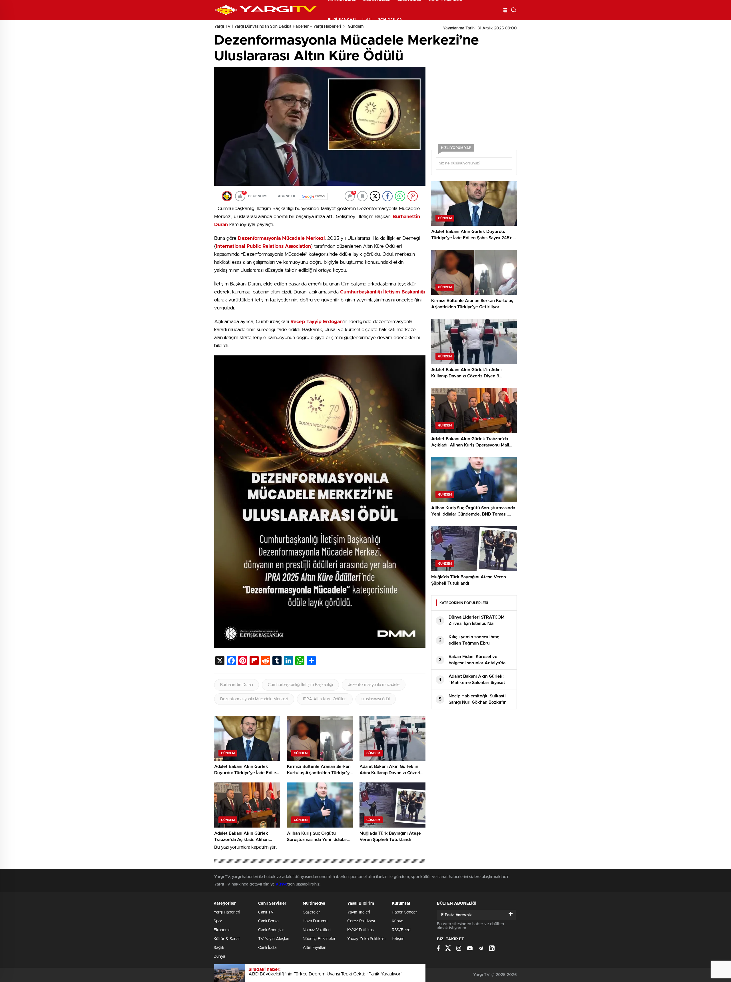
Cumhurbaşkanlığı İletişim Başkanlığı (300, 685)
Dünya (219, 957)
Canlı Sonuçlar (271, 930)
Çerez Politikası (361, 921)
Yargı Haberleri (227, 912)
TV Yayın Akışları (273, 939)
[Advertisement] (168, 154)
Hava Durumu (315, 921)
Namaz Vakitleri (317, 930)
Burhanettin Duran (236, 685)
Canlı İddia (267, 948)
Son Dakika (390, 20)
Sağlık (219, 948)
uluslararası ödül (376, 699)
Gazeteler (311, 912)
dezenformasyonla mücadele (373, 685)
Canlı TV (266, 912)
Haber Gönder (404, 912)
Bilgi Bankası (342, 20)
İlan (366, 20)
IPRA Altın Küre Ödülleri (325, 699)
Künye (281, 884)
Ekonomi (222, 930)
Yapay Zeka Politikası (366, 939)
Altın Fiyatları (314, 948)
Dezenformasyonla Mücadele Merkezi (254, 699)
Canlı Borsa (268, 921)
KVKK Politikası (361, 930)
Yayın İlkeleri (358, 912)
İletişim (398, 939)
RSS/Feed (401, 930)
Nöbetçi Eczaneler (319, 939)
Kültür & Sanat (227, 939)
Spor (218, 921)
